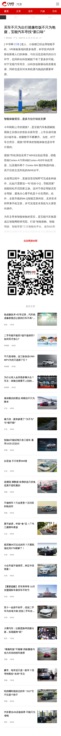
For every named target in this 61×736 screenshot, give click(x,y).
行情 (16, 44)
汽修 (42, 11)
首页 (6, 11)
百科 (54, 11)
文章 (18, 11)
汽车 (19, 4)
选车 (30, 11)
